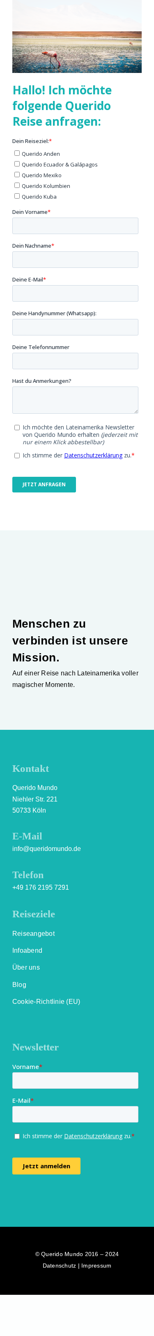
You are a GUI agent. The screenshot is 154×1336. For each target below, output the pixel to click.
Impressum (96, 1265)
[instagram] (30, 1198)
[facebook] (15, 1198)
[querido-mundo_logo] (32, 7)
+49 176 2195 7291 (40, 887)
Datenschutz (59, 1265)
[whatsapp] (60, 1198)
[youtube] (45, 1198)
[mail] (75, 1198)
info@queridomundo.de (46, 848)
